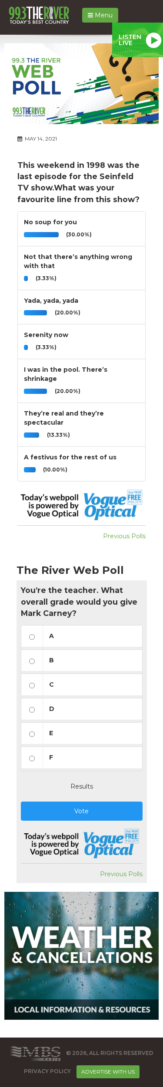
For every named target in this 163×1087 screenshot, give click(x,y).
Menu (103, 15)
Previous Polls (124, 536)
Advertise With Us (108, 1071)
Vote (81, 811)
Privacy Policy (47, 1071)
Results (81, 786)
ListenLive (130, 40)
